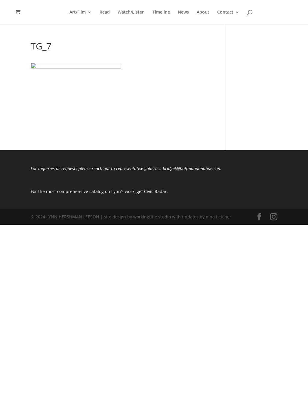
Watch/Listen (131, 12)
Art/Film (77, 12)
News (183, 12)
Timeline (161, 12)
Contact (225, 12)
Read (105, 12)
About (203, 12)
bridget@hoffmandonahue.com (191, 168)
